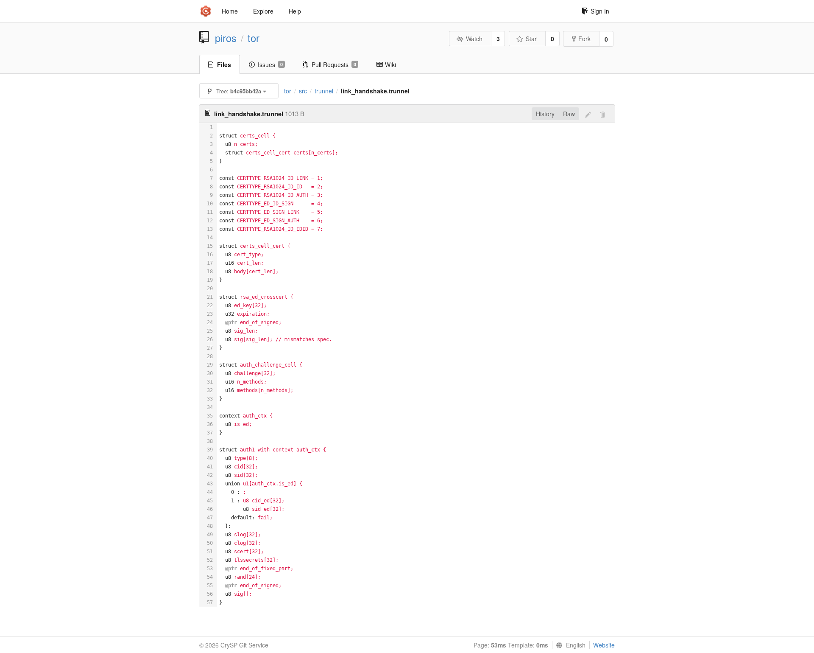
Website (604, 645)
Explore (263, 11)
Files (224, 64)
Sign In (600, 11)
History (545, 113)
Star (531, 38)
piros (226, 38)
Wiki (390, 64)
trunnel (324, 91)
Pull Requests (334, 64)
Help (295, 11)
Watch (474, 38)
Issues (270, 64)
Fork (584, 38)
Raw (569, 113)
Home (230, 11)
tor (253, 38)
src (303, 91)
